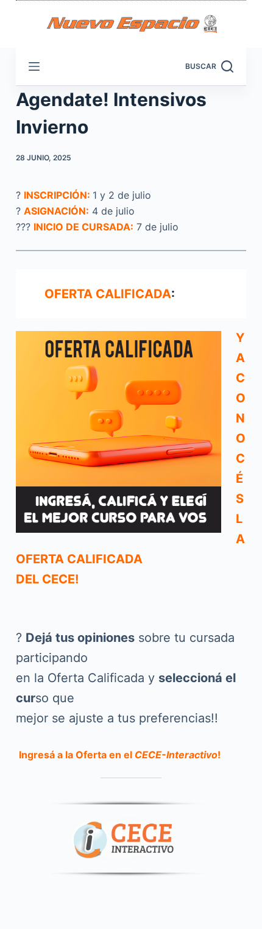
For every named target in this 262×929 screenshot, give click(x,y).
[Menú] (34, 66)
